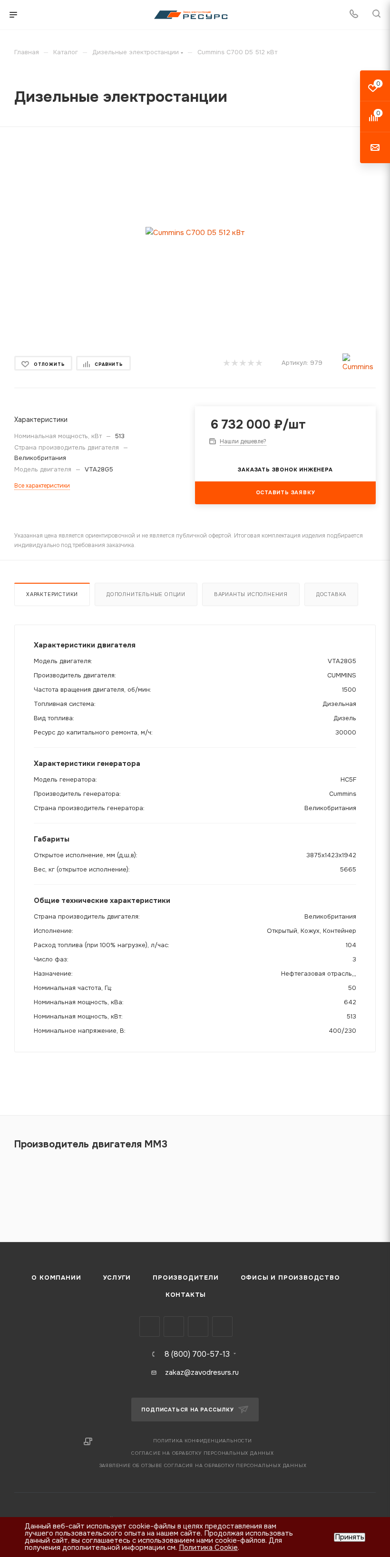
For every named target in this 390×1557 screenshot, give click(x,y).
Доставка (331, 594)
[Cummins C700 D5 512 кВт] (195, 232)
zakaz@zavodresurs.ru (202, 1372)
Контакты (186, 1295)
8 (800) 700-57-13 (197, 1354)
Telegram (174, 1326)
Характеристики (52, 594)
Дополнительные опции (146, 594)
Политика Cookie (208, 1547)
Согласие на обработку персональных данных (202, 1453)
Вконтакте (149, 1326)
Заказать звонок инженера (285, 469)
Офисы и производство (290, 1277)
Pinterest (222, 1326)
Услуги (117, 1277)
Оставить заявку (285, 492)
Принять (349, 1537)
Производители (185, 1277)
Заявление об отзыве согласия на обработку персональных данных (203, 1465)
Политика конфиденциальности (202, 1441)
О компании (56, 1277)
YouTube (198, 1326)
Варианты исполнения (251, 594)
